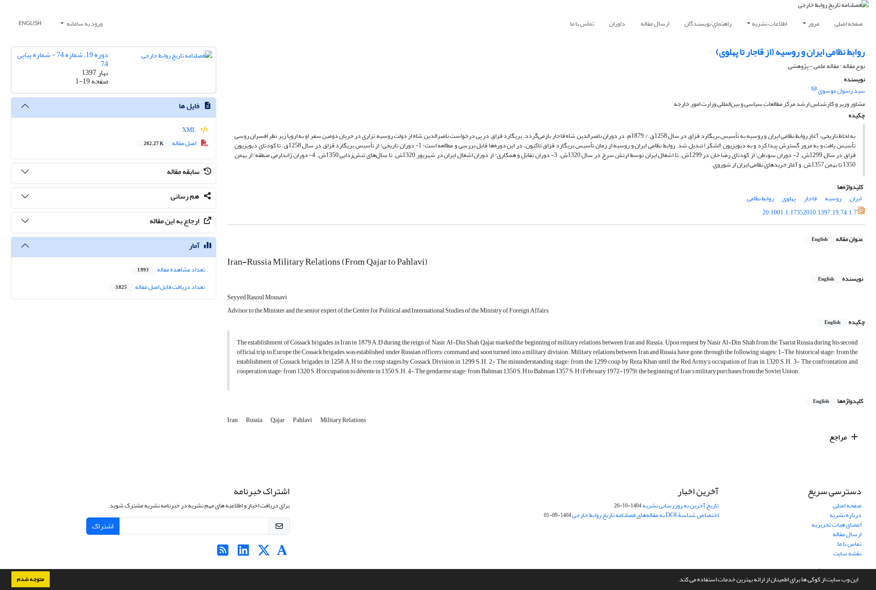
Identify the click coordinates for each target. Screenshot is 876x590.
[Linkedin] (243, 553)
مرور (813, 23)
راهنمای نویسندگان (707, 23)
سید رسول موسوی (841, 90)
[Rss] (223, 553)
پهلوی (789, 198)
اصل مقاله (170, 143)
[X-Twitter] (264, 553)
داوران (617, 23)
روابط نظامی (760, 198)
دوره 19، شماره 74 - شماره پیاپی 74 (62, 59)
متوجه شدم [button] (30, 579)
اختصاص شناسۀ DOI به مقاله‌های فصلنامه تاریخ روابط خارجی (645, 515)
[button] (675, 580)
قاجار (810, 198)
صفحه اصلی (848, 23)
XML (189, 130)
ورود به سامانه (84, 23)
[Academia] (282, 553)
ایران (855, 198)
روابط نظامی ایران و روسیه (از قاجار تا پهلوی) (790, 52)
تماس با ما (582, 23)
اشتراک (103, 526)
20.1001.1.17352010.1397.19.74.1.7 (809, 212)
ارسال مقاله (655, 23)
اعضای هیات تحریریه (836, 524)
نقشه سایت (847, 553)
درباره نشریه (845, 515)
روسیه (833, 198)
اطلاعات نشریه (769, 23)
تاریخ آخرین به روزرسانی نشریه (680, 505)
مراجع (838, 437)
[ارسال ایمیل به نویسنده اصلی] (814, 89)
